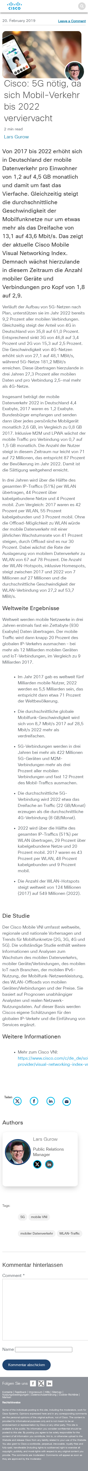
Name (8, 1349)
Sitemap (57, 1392)
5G (22, 1217)
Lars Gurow (16, 137)
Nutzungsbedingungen (15, 1394)
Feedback (21, 1392)
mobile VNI (39, 1217)
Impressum (35, 1392)
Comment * (13, 1276)
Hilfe (47, 1392)
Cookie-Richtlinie (68, 1394)
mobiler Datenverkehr (36, 1233)
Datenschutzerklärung (44, 1394)
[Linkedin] (50, 1170)
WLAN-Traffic (69, 1233)
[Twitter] (38, 1170)
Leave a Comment (72, 21)
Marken (6, 1397)
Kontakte (7, 1392)
